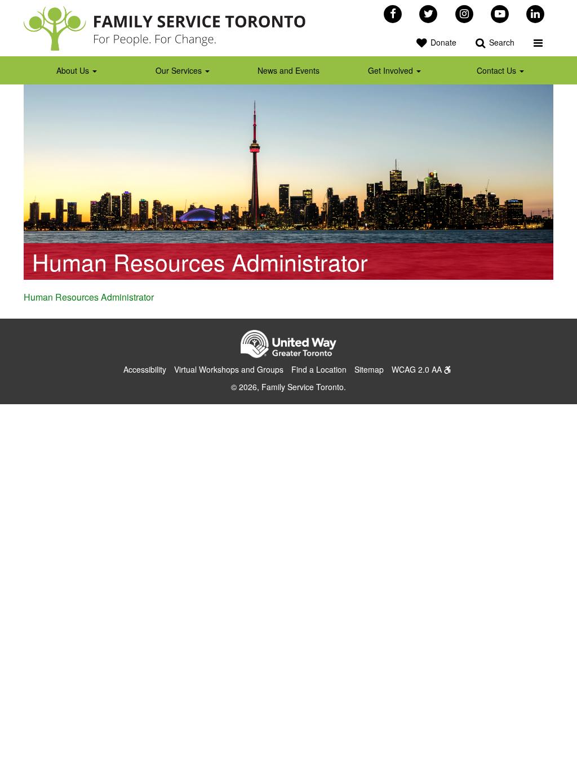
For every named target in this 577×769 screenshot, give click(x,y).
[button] (538, 42)
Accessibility (144, 369)
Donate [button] (442, 42)
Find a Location (319, 369)
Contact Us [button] (497, 70)
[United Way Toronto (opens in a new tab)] (288, 345)
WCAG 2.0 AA (418, 369)
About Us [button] (73, 70)
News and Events (288, 70)
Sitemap (369, 369)
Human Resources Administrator (89, 296)
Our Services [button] (180, 70)
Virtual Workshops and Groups (228, 369)
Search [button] (500, 42)
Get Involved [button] (391, 70)
